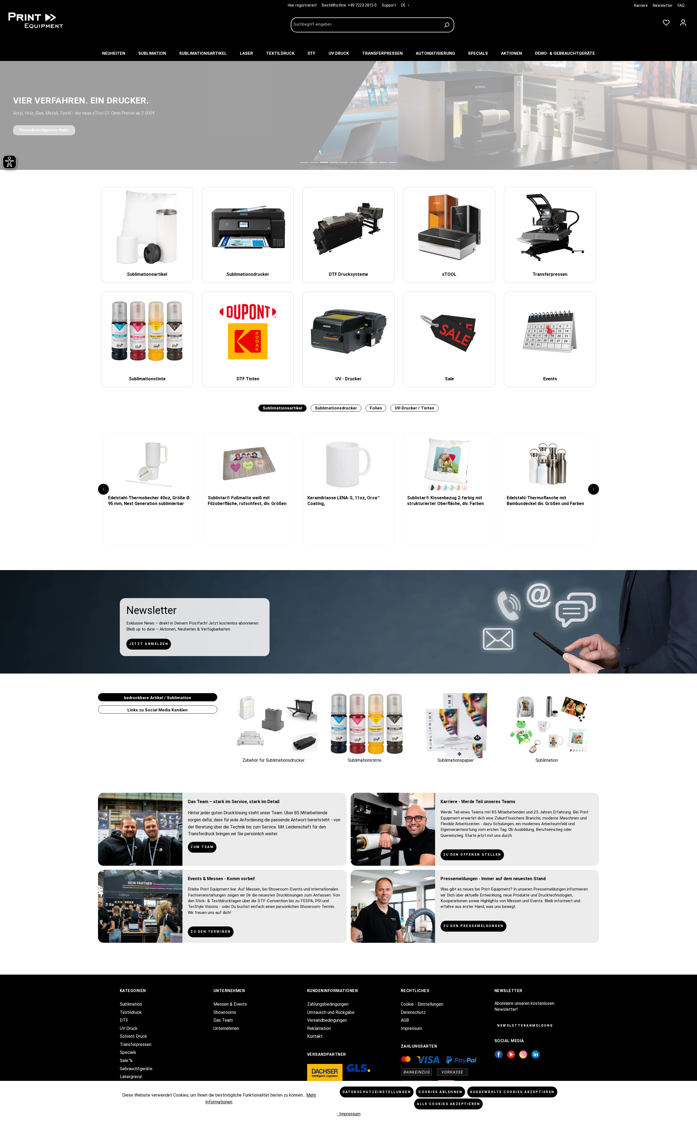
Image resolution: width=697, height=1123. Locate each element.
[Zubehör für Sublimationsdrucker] (275, 724)
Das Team (223, 1020)
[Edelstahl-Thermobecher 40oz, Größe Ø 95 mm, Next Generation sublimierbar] (149, 464)
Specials (128, 1052)
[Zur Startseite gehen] (46, 20)
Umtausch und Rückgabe (330, 1012)
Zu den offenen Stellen (472, 854)
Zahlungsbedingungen (327, 1004)
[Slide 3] (324, 162)
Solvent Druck (133, 1036)
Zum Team (202, 847)
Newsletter (662, 5)
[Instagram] (523, 1054)
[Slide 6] (353, 162)
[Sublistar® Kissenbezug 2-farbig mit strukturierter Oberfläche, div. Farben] (448, 464)
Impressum (411, 1028)
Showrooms (224, 1012)
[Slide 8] (373, 162)
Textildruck (131, 1012)
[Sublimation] (548, 724)
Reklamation (319, 1028)
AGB (405, 1020)
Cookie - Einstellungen (422, 1004)
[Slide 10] (393, 162)
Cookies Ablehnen (440, 1092)
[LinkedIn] (535, 1054)
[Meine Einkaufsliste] (666, 21)
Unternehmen (226, 1028)
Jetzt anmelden (148, 644)
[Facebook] (498, 1054)
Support (389, 5)
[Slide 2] (314, 162)
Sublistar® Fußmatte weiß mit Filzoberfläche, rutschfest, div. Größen (247, 500)
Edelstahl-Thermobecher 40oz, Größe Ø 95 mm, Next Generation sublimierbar (148, 500)
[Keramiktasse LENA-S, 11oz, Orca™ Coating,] (348, 464)
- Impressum (348, 1113)
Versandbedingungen (327, 1020)
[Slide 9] (383, 162)
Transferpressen (135, 1044)
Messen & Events (230, 1004)
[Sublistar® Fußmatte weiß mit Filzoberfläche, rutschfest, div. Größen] (249, 464)
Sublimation (131, 1004)
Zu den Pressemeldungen (473, 926)
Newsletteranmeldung (525, 1025)
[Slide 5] (344, 162)
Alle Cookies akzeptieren (448, 1104)
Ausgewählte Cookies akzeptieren (512, 1092)
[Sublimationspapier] (457, 724)
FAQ (681, 5)
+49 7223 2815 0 (362, 5)
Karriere (641, 5)
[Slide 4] (334, 162)
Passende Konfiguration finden (44, 130)
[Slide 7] (363, 162)
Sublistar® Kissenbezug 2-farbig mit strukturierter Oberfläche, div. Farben (445, 500)
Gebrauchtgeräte (136, 1068)
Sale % (126, 1060)
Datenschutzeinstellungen (377, 1092)
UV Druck (128, 1028)
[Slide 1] (304, 162)
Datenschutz (413, 1012)
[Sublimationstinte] (366, 724)
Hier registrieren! (302, 5)
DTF (124, 1020)
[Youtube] (511, 1054)
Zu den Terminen (211, 932)
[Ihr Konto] (683, 21)
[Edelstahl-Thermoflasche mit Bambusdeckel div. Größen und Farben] (548, 464)
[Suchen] (447, 25)
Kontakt (315, 1036)
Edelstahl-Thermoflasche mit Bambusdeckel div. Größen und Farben (545, 500)
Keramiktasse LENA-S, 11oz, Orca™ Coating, (343, 500)
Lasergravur (131, 1076)
